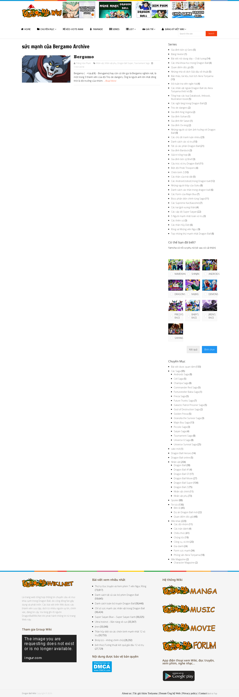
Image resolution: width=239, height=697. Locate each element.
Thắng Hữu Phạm (83, 63)
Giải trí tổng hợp (179, 154)
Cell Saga (178, 378)
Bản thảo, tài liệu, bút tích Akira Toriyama (192, 76)
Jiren (97, 626)
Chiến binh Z (177, 172)
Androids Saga (181, 374)
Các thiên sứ (177, 220)
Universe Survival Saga (185, 444)
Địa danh (178, 546)
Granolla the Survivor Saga (187, 418)
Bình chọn (209, 349)
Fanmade (98, 29)
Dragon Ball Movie (183, 478)
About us (126, 693)
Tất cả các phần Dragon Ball (185, 146)
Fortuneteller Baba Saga (186, 391)
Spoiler (174, 500)
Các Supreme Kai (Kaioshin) (185, 202)
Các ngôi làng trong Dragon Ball (187, 103)
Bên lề (177, 507)
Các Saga (176, 371)
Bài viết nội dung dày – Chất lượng (188, 58)
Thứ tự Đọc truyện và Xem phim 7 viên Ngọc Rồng (120, 586)
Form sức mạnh (182, 550)
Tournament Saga (142, 63)
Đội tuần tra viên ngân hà (184, 83)
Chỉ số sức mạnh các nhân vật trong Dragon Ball (120, 608)
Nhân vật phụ (110, 63)
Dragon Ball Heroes (181, 453)
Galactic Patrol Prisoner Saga (189, 405)
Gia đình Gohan (179, 116)
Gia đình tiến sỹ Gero (182, 49)
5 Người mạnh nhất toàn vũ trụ (187, 216)
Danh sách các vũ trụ (182, 141)
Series (116, 29)
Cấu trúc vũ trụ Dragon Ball (185, 163)
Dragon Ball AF (181, 469)
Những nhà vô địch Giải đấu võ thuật (189, 71)
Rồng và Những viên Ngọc (184, 229)
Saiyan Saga (180, 431)
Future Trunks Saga (184, 400)
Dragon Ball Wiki (29, 693)
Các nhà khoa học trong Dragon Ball (190, 62)
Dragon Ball (180, 465)
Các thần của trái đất (182, 176)
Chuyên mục (47, 29)
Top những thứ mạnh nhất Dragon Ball (191, 233)
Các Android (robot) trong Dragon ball (190, 181)
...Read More (110, 80)
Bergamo (84, 57)
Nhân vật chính (181, 491)
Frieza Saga (180, 396)
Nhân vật (100, 63)
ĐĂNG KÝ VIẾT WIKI (174, 29)
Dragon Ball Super (125, 63)
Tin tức (174, 504)
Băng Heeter (177, 54)
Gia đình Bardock (180, 150)
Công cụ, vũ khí (181, 541)
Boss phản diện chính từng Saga (188, 198)
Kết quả (193, 349)
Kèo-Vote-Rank (74, 29)
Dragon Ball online (180, 457)
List (131, 29)
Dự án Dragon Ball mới (185, 512)
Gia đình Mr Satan (180, 120)
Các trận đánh (181, 528)
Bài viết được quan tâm (183, 366)
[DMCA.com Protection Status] (102, 671)
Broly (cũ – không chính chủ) (109, 640)
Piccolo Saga (180, 426)
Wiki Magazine (178, 559)
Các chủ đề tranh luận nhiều (185, 137)
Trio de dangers (179, 107)
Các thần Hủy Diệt (180, 224)
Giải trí (149, 29)
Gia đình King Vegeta (181, 112)
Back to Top (212, 693)
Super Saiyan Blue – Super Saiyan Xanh (115, 616)
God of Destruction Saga (187, 409)
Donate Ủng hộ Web (169, 693)
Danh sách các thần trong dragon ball (190, 189)
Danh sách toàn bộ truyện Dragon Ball (115, 603)
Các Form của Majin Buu (183, 194)
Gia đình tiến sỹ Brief (181, 159)
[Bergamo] (46, 69)
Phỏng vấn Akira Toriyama (187, 554)
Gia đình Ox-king (179, 125)
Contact (203, 693)
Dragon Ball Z (181, 487)
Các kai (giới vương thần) (183, 207)
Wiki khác (176, 521)
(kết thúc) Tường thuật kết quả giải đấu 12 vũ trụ (119, 645)
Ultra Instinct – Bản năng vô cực (111, 621)
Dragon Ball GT (181, 473)
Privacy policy (189, 693)
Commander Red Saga (186, 387)
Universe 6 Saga (182, 440)
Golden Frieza (181, 413)
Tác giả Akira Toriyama (145, 693)
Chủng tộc (179, 537)
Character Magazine (184, 562)
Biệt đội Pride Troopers (183, 167)
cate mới (175, 448)
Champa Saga (181, 383)
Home (27, 29)
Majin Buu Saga (182, 422)
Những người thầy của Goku (185, 185)
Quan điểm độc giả (180, 67)
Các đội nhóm (181, 524)
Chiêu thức (179, 533)
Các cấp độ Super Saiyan (184, 211)
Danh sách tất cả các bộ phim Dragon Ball (117, 594)
